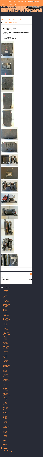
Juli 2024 (5, 322)
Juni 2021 (5, 369)
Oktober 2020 (5, 379)
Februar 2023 (5, 343)
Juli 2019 (5, 398)
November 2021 (6, 362)
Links (4, 440)
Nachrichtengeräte (13, 22)
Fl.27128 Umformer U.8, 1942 (11, 19)
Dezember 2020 (6, 376)
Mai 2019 (5, 401)
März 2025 (5, 311)
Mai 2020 (5, 385)
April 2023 (5, 341)
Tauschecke (4, 4)
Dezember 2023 (6, 331)
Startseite (3, 1)
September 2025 (6, 304)
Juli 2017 (5, 429)
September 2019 (6, 395)
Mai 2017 (5, 431)
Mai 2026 (5, 294)
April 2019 (5, 402)
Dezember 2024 (6, 315)
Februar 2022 (5, 359)
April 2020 (5, 387)
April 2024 (5, 325)
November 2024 (6, 317)
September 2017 (6, 426)
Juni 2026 (5, 292)
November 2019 (6, 393)
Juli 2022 (5, 352)
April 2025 (5, 310)
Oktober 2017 (5, 425)
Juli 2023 (5, 337)
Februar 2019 (5, 404)
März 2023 (5, 342)
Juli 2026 (5, 291)
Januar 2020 (5, 390)
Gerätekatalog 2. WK (11, 1)
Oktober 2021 (5, 364)
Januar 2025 (5, 314)
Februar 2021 (5, 374)
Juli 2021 (5, 367)
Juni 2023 (5, 338)
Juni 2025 (5, 308)
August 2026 (5, 290)
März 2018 (5, 418)
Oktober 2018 (5, 409)
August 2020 (5, 381)
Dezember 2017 (6, 422)
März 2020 (5, 388)
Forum (4, 444)
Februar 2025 (5, 313)
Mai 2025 (5, 309)
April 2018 (5, 417)
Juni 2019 (5, 399)
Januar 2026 (5, 299)
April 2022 (5, 356)
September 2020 (6, 380)
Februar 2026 (5, 297)
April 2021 (5, 371)
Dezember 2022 (6, 346)
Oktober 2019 (5, 394)
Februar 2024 (5, 328)
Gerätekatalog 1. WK (22, 1)
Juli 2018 (5, 413)
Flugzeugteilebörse (12, 4)
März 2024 (5, 327)
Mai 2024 (5, 324)
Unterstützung (7, 451)
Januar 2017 (5, 436)
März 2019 (5, 403)
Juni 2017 (5, 430)
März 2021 (5, 372)
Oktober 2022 (5, 348)
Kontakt (5, 448)
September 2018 (6, 411)
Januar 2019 (5, 406)
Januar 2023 (5, 345)
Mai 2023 (5, 339)
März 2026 (5, 296)
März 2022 (5, 357)
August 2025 (5, 305)
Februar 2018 (5, 420)
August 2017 (5, 427)
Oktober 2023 (5, 333)
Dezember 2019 (6, 392)
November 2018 (6, 408)
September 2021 (6, 365)
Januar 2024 (5, 329)
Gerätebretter (30, 1)
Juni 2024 (5, 323)
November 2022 (6, 347)
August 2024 (5, 320)
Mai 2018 (5, 416)
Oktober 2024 (5, 318)
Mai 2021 (5, 370)
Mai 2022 (5, 355)
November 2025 (6, 301)
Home (2, 14)
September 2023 (6, 334)
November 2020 (6, 378)
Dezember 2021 (6, 361)
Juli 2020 (5, 383)
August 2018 (5, 412)
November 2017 (6, 423)
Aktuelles (37, 1)
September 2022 (6, 350)
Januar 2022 (5, 360)
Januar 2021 (5, 375)
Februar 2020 (5, 389)
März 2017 (5, 434)
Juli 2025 (5, 306)
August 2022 (5, 351)
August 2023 (5, 336)
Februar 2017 (5, 435)
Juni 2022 (5, 353)
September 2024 (6, 319)
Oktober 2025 (5, 303)
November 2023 (6, 332)
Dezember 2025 (6, 300)
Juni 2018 (5, 415)
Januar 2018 (5, 421)
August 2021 (5, 366)
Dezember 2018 (6, 407)
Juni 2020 (5, 384)
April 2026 (5, 295)
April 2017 (5, 432)
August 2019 (5, 397)
